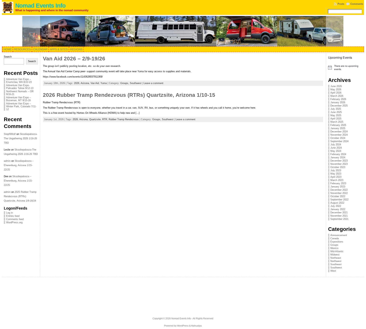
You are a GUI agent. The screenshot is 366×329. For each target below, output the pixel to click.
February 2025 (338, 125)
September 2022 (339, 199)
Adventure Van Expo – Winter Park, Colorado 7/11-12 (21, 106)
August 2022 (337, 202)
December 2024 (339, 131)
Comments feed (15, 219)
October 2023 (337, 167)
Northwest (335, 261)
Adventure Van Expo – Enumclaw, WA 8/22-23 (19, 80)
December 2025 (339, 105)
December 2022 (339, 189)
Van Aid (95, 83)
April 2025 (335, 118)
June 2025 (336, 112)
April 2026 (335, 92)
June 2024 (336, 147)
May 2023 (335, 173)
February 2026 (338, 99)
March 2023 (336, 180)
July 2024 (335, 144)
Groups (334, 244)
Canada (334, 238)
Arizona (85, 83)
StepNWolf (10, 134)
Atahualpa (196, 325)
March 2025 (336, 121)
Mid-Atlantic (337, 251)
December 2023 (339, 160)
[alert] (345, 67)
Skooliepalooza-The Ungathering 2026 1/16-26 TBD (20, 138)
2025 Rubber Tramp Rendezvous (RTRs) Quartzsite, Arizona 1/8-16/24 (20, 196)
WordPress (183, 325)
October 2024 (337, 138)
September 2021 (339, 219)
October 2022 (337, 196)
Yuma (103, 83)
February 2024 (338, 154)
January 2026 (337, 102)
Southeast (336, 264)
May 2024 (335, 151)
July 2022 (335, 206)
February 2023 (338, 183)
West (333, 270)
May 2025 (335, 115)
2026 (76, 83)
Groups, (125, 83)
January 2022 (337, 209)
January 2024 (337, 157)
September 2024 (339, 141)
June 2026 (336, 86)
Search (8, 56)
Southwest (135, 83)
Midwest (335, 254)
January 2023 (337, 186)
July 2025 (335, 108)
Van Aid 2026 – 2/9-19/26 (74, 59)
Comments (356, 3)
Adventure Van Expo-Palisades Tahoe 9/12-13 (19, 87)
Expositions (336, 241)
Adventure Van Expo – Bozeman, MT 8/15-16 (18, 99)
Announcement (338, 235)
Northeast (335, 257)
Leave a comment (153, 83)
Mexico (334, 248)
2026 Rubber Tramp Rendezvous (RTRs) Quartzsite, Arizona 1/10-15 (129, 95)
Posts (341, 3)
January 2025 (337, 128)
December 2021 (339, 212)
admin (7, 160)
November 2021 (339, 215)
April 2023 (335, 176)
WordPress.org (14, 222)
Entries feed (12, 216)
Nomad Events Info (40, 5)
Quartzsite (95, 119)
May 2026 (335, 89)
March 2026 (336, 95)
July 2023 (335, 170)
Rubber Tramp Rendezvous (124, 119)
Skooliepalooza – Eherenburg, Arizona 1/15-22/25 (19, 165)
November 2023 (339, 163)
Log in (9, 212)
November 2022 (339, 193)
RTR (104, 119)
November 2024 (339, 134)
